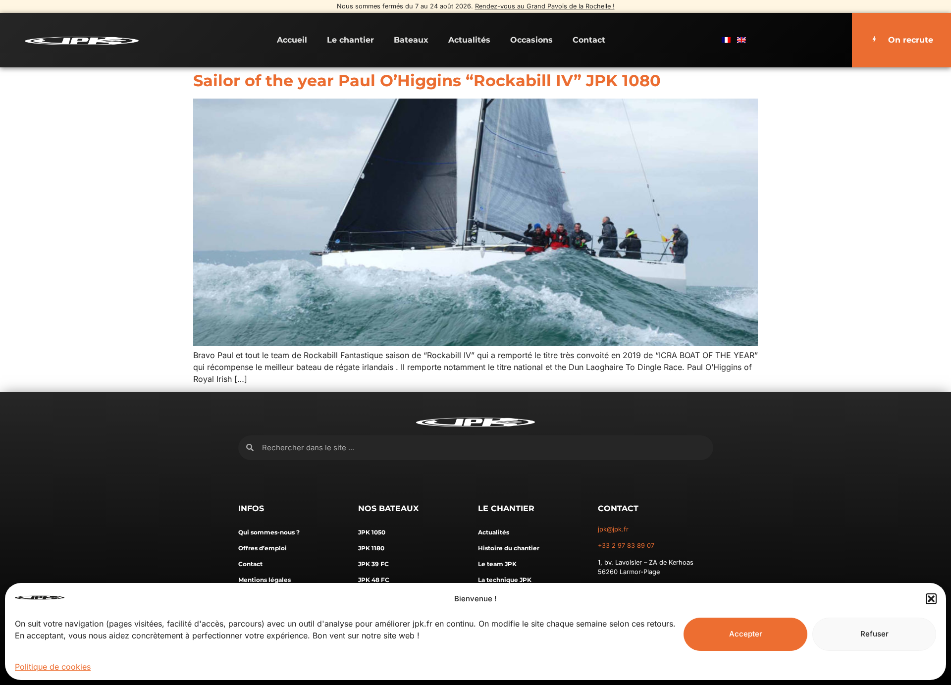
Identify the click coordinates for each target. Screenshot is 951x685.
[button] (931, 599)
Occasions (531, 40)
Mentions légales (264, 579)
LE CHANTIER (506, 508)
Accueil (292, 40)
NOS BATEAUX (388, 508)
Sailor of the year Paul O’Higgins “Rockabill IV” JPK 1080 (427, 80)
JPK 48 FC (373, 579)
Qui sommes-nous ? (269, 532)
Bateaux (411, 40)
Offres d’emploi (262, 548)
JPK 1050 (371, 532)
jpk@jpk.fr (613, 529)
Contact (589, 40)
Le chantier (350, 40)
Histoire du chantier (508, 548)
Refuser (874, 633)
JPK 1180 (371, 548)
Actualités (469, 40)
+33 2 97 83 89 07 (626, 545)
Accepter (745, 633)
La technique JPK (504, 579)
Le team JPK (497, 564)
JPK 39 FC (373, 564)
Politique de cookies (53, 667)
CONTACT (618, 508)
